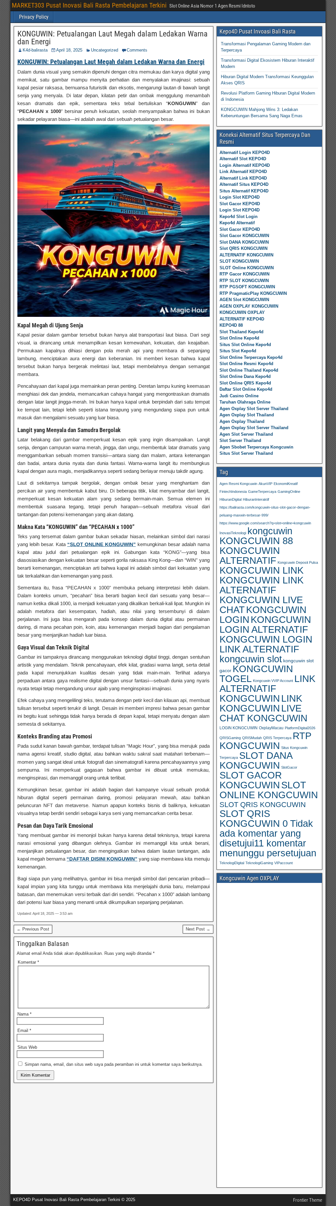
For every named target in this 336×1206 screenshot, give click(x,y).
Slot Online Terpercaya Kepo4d (251, 357)
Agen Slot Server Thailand (246, 434)
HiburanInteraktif (256, 499)
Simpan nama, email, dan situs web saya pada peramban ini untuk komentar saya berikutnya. (114, 1064)
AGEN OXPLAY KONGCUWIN (249, 306)
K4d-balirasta (35, 50)
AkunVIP (265, 484)
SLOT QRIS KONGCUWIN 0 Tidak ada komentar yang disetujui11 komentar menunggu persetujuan (268, 833)
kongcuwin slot (251, 658)
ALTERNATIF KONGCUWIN (246, 254)
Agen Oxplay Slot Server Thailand (254, 408)
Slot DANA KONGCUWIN (244, 242)
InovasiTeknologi (233, 533)
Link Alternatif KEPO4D (243, 171)
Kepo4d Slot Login (239, 216)
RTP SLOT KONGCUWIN (244, 280)
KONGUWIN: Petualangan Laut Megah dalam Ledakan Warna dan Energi (112, 37)
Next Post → (198, 929)
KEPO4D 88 (231, 325)
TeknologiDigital (232, 863)
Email (24, 1030)
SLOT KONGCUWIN (239, 261)
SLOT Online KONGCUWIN (247, 267)
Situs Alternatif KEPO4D (244, 190)
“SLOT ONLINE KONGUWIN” (101, 544)
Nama (24, 1014)
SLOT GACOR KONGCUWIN (251, 780)
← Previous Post (33, 929)
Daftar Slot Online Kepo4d (246, 389)
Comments (137, 50)
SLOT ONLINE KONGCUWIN (269, 790)
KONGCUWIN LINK (262, 570)
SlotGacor (289, 767)
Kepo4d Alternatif (237, 222)
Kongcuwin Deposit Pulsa (298, 562)
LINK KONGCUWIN (261, 703)
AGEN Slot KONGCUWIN (244, 299)
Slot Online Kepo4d (239, 338)
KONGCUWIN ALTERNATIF (250, 555)
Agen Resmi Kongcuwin (238, 484)
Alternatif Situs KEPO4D (244, 184)
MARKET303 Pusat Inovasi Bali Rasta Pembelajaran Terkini (89, 5)
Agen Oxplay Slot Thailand (247, 414)
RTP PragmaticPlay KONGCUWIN (253, 293)
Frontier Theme (307, 1200)
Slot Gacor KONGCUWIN (244, 235)
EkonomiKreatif (286, 484)
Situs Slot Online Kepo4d (245, 344)
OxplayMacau (271, 728)
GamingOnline (289, 491)
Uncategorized (104, 50)
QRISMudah (252, 738)
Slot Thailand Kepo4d (241, 331)
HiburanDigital (231, 499)
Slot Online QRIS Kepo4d (245, 383)
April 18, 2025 (69, 50)
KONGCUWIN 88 (256, 541)
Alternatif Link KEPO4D (243, 178)
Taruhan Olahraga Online (245, 402)
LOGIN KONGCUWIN (239, 728)
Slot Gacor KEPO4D (240, 203)
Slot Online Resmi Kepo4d (246, 363)
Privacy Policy (34, 17)
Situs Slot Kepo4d (238, 350)
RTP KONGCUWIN (265, 741)
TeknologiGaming (259, 863)
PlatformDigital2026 (300, 728)
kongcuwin (269, 530)
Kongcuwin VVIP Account (273, 681)
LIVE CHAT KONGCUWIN (263, 713)
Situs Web (27, 1047)
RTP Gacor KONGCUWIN (244, 274)
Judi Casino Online (239, 395)
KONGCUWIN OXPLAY (242, 312)
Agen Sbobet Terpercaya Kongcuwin (256, 447)
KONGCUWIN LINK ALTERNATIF (262, 585)
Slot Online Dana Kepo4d (245, 376)
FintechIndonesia (233, 491)
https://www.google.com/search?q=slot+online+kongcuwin (265, 523)
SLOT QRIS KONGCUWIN (263, 804)
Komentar (28, 962)
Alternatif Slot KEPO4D (243, 158)
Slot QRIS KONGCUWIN (243, 248)
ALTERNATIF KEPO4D (242, 319)
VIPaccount (283, 863)
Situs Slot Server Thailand (246, 453)
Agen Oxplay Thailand (242, 421)
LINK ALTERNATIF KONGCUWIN (267, 688)
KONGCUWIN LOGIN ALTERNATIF (265, 624)
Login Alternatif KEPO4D (245, 165)
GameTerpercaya (262, 491)
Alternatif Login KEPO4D (245, 152)
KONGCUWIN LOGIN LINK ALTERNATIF (266, 644)
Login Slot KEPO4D (240, 197)
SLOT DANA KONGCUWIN (256, 760)
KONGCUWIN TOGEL (256, 674)
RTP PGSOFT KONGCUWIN (247, 286)
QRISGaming (230, 738)
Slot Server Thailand (240, 440)
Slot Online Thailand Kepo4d (249, 370)
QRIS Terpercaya (277, 738)
